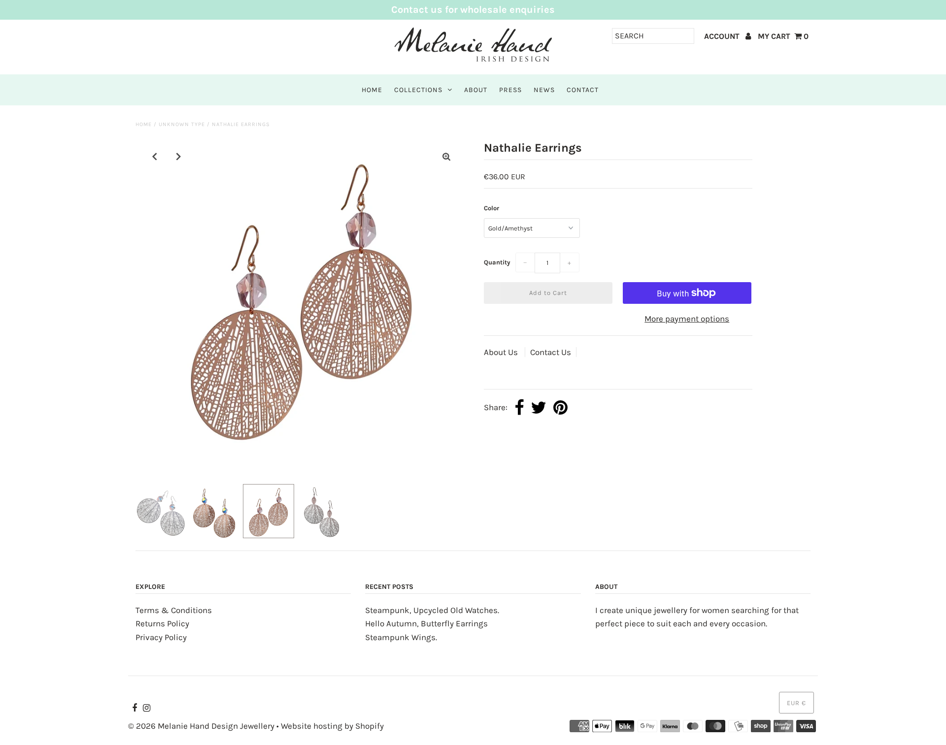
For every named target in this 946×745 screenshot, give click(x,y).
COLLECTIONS (418, 90)
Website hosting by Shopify (332, 726)
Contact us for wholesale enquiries (473, 9)
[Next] (179, 156)
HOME (372, 90)
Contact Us (550, 352)
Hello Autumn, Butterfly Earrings (426, 623)
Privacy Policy (161, 637)
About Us (502, 352)
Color (491, 208)
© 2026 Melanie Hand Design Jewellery (201, 726)
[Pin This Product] (560, 408)
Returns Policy (162, 623)
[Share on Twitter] (538, 408)
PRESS (510, 90)
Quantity (497, 262)
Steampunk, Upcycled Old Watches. (432, 610)
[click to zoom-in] (446, 157)
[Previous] (155, 156)
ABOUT (475, 90)
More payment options (686, 319)
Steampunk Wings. (401, 637)
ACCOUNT (723, 36)
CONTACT (583, 90)
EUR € (796, 703)
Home (143, 124)
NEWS (544, 90)
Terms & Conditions (173, 610)
